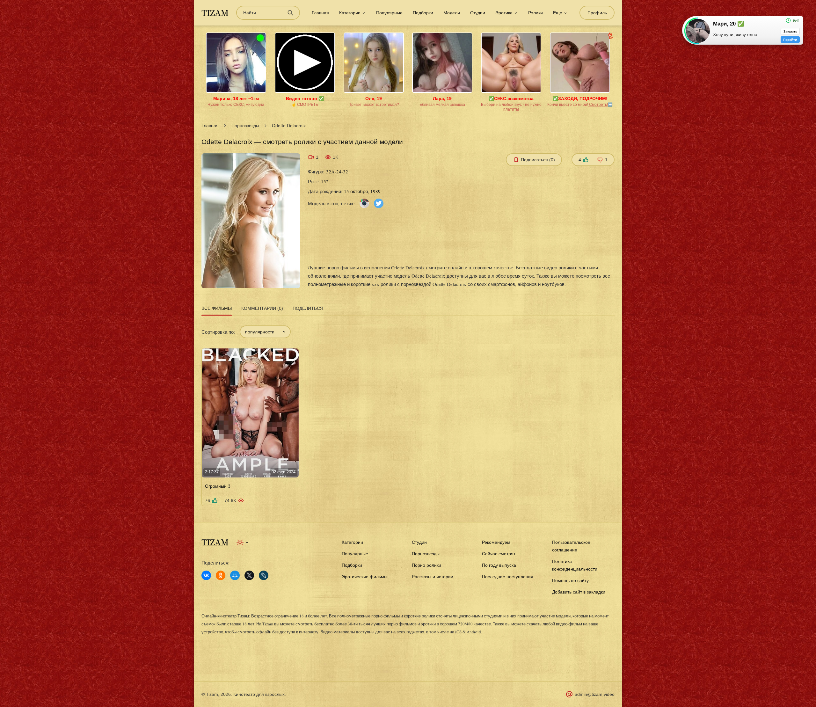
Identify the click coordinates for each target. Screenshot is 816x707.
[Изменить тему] (242, 542)
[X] (249, 575)
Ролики (535, 12)
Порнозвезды (245, 125)
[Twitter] (378, 203)
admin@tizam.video (595, 694)
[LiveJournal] (263, 575)
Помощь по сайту (570, 580)
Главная (320, 12)
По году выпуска (499, 565)
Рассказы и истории (432, 576)
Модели (451, 12)
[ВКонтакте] (206, 575)
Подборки (423, 12)
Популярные (389, 12)
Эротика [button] (504, 12)
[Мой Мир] (235, 575)
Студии (477, 12)
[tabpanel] (408, 412)
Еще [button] (557, 12)
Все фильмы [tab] (216, 308)
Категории (352, 542)
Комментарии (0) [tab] (262, 308)
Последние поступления (507, 576)
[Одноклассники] (220, 575)
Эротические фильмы (364, 576)
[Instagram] (364, 203)
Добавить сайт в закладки (578, 591)
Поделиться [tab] (308, 308)
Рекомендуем (496, 542)
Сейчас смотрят (498, 553)
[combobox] (265, 331)
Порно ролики (426, 565)
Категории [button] (350, 12)
